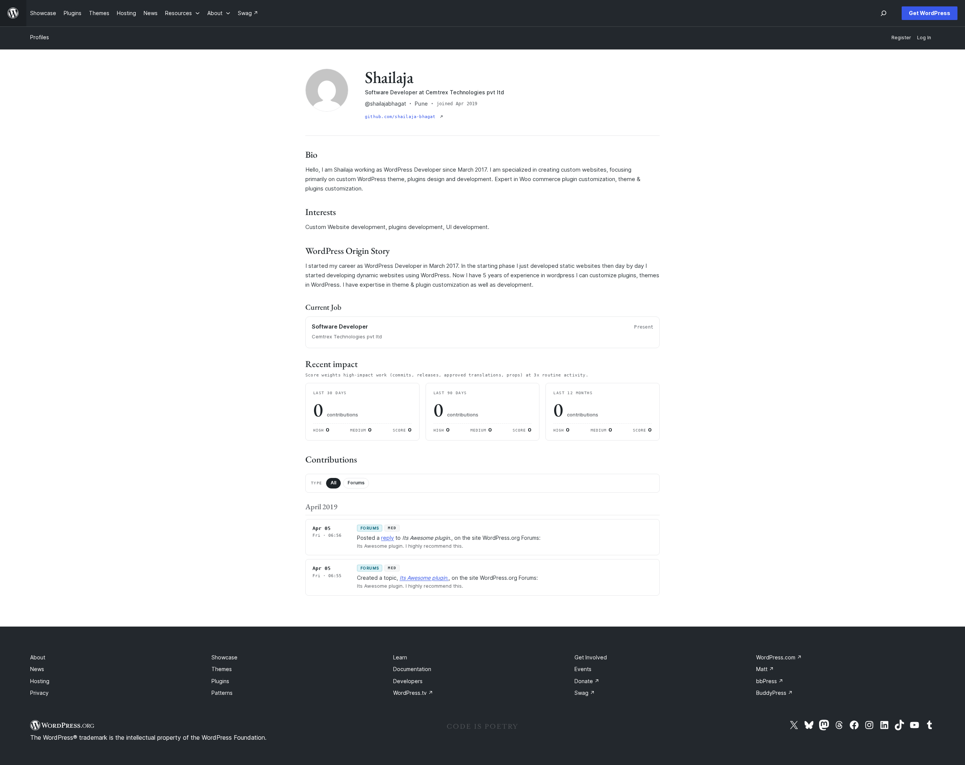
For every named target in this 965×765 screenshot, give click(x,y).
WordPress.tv (413, 693)
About (37, 657)
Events (582, 669)
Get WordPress (929, 13)
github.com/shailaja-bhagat (401, 116)
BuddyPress (774, 693)
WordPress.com (779, 657)
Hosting (39, 681)
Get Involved (590, 657)
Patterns (222, 693)
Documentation (412, 669)
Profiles (39, 37)
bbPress (769, 681)
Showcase (224, 657)
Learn (400, 657)
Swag (584, 693)
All (333, 482)
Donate (586, 681)
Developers (408, 681)
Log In (924, 37)
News (37, 669)
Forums (356, 482)
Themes (221, 669)
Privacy (39, 693)
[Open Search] (883, 13)
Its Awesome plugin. (424, 578)
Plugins (220, 681)
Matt (765, 669)
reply (387, 538)
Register (901, 37)
